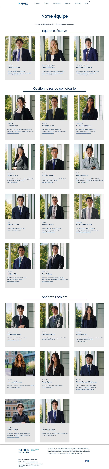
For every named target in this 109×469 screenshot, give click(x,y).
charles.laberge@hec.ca (82, 182)
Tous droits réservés (32, 461)
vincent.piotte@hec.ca (13, 437)
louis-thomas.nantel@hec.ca (83, 231)
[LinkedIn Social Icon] (88, 461)
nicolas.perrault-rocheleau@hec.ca (85, 389)
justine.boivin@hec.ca (13, 133)
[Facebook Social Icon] (86, 461)
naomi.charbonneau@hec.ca (83, 133)
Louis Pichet (28, 465)
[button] (37, 3)
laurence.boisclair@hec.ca (48, 74)
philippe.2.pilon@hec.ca (13, 281)
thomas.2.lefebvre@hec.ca (14, 74)
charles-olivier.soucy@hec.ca (83, 74)
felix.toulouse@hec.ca (47, 281)
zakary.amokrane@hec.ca (14, 339)
